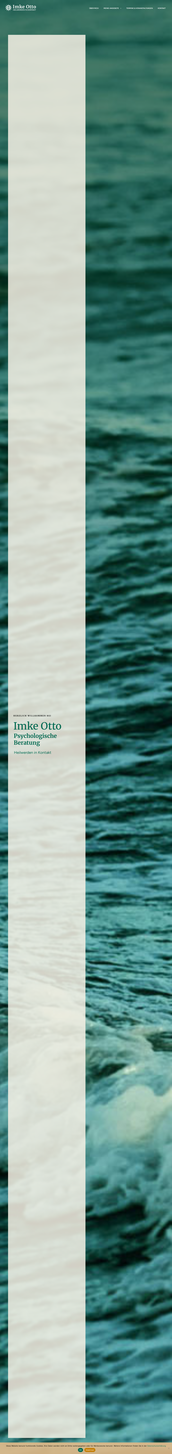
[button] (120, 8)
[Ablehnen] (168, 1448)
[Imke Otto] (21, 7)
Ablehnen (90, 1450)
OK (80, 1450)
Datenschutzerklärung (156, 1446)
